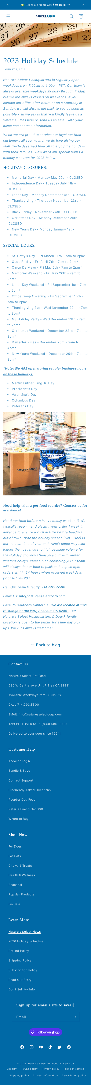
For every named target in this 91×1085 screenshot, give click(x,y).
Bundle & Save (19, 770)
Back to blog (48, 645)
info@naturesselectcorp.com (42, 596)
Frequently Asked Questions (29, 790)
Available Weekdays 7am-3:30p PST (35, 695)
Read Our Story (20, 979)
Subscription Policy (22, 970)
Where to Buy (18, 818)
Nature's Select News (24, 931)
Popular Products (21, 894)
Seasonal (15, 884)
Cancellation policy (74, 1075)
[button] (8, 16)
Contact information (45, 1075)
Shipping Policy (20, 960)
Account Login (19, 761)
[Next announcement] (83, 4)
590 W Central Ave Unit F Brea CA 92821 (39, 685)
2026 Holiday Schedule (25, 941)
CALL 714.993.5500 (23, 704)
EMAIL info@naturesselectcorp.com (35, 714)
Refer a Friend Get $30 (25, 809)
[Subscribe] (74, 1017)
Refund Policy (18, 951)
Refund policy (29, 1068)
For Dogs (15, 846)
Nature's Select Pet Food (27, 676)
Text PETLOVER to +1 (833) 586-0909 (37, 724)
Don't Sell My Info (21, 989)
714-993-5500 (53, 587)
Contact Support (20, 780)
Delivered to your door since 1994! (34, 733)
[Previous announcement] (7, 4)
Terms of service (73, 1068)
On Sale (14, 904)
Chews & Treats (20, 865)
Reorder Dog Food (22, 799)
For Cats (14, 856)
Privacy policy (50, 1068)
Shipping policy (19, 1075)
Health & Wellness (21, 875)
